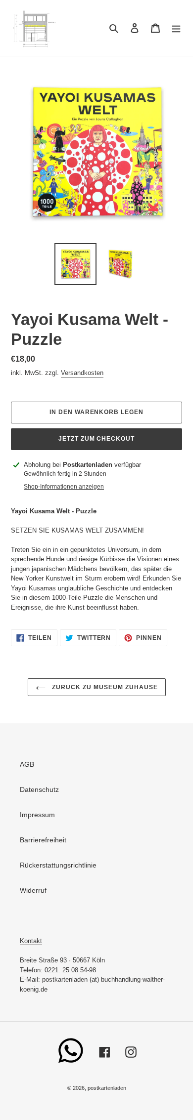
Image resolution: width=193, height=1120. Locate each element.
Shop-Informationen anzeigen (64, 486)
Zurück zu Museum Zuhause (104, 687)
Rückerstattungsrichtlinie (58, 865)
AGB (27, 764)
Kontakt (31, 941)
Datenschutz (39, 789)
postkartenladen (107, 1088)
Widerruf (33, 890)
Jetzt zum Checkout (96, 438)
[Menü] (176, 28)
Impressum (37, 815)
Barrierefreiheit (43, 840)
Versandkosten (82, 372)
